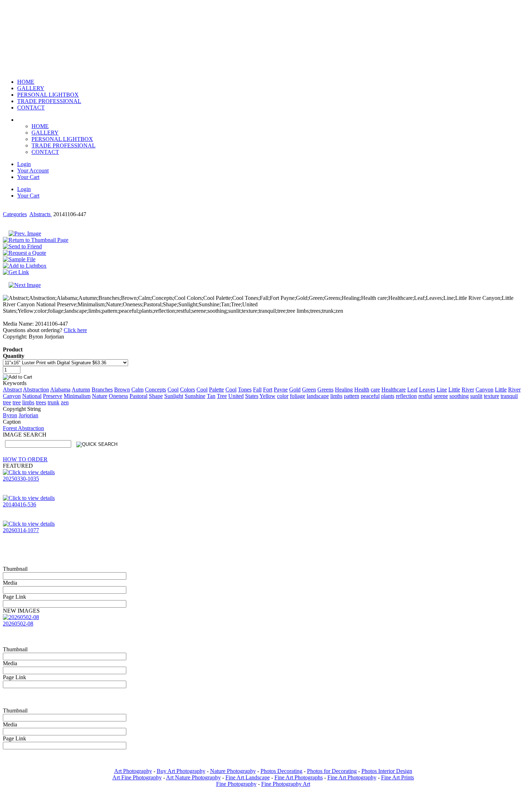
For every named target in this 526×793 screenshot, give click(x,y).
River (468, 389)
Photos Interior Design (386, 771)
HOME (40, 126)
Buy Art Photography (181, 771)
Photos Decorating (281, 771)
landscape (318, 396)
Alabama (60, 389)
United (236, 396)
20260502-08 (18, 624)
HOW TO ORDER (25, 459)
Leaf (412, 389)
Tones (245, 389)
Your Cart (28, 177)
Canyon (484, 389)
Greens (325, 389)
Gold (295, 389)
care (375, 389)
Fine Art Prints (397, 777)
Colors (187, 389)
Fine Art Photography (351, 777)
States (251, 396)
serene (441, 396)
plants (387, 396)
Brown (122, 389)
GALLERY (45, 133)
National (32, 396)
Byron (10, 415)
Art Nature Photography (193, 777)
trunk (53, 402)
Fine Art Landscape (247, 777)
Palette (216, 389)
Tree (222, 396)
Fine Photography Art (285, 784)
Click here (75, 330)
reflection (406, 396)
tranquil (509, 396)
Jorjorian (28, 415)
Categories (15, 214)
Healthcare (393, 389)
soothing (459, 396)
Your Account (33, 170)
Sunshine (195, 396)
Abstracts (40, 214)
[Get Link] (16, 272)
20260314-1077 (21, 530)
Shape (156, 396)
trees (41, 402)
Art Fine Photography (137, 777)
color (282, 396)
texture (491, 396)
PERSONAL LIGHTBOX (62, 139)
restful (425, 396)
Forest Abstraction (23, 428)
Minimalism (77, 396)
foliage (297, 396)
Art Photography (133, 771)
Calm (137, 389)
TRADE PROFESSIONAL (63, 145)
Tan (211, 396)
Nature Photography (233, 771)
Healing (344, 389)
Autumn (81, 389)
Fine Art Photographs (298, 777)
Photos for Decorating (332, 771)
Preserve (52, 396)
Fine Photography (236, 784)
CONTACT (45, 152)
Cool (173, 389)
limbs (336, 396)
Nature (99, 396)
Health (361, 389)
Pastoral (138, 396)
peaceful (370, 396)
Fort (267, 389)
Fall (257, 389)
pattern (351, 396)
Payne (281, 389)
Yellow (267, 396)
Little (454, 389)
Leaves (427, 389)
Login (24, 164)
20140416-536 (19, 504)
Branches (102, 389)
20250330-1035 (21, 479)
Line (442, 389)
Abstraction (36, 389)
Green (309, 389)
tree (7, 402)
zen (65, 402)
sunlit (476, 396)
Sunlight (173, 396)
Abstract (12, 389)
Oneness (118, 396)
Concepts (155, 389)
